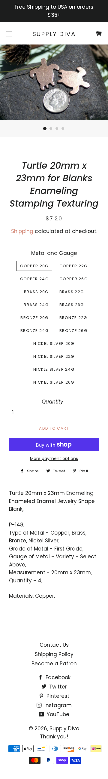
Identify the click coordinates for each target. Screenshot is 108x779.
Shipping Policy (54, 654)
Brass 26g (71, 305)
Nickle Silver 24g (53, 369)
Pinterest (57, 696)
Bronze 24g (34, 330)
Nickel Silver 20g (53, 343)
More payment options (54, 458)
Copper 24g (34, 279)
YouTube (57, 714)
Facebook (57, 677)
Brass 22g (71, 292)
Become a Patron (54, 663)
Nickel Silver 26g (53, 382)
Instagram (57, 705)
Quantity (52, 401)
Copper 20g (34, 266)
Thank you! (54, 736)
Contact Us (54, 645)
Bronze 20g (34, 317)
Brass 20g (36, 292)
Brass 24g (36, 305)
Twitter (57, 686)
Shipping (22, 231)
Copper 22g (73, 266)
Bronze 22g (73, 317)
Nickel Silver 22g (53, 356)
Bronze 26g (73, 330)
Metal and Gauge (54, 253)
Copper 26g (73, 279)
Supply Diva (54, 34)
